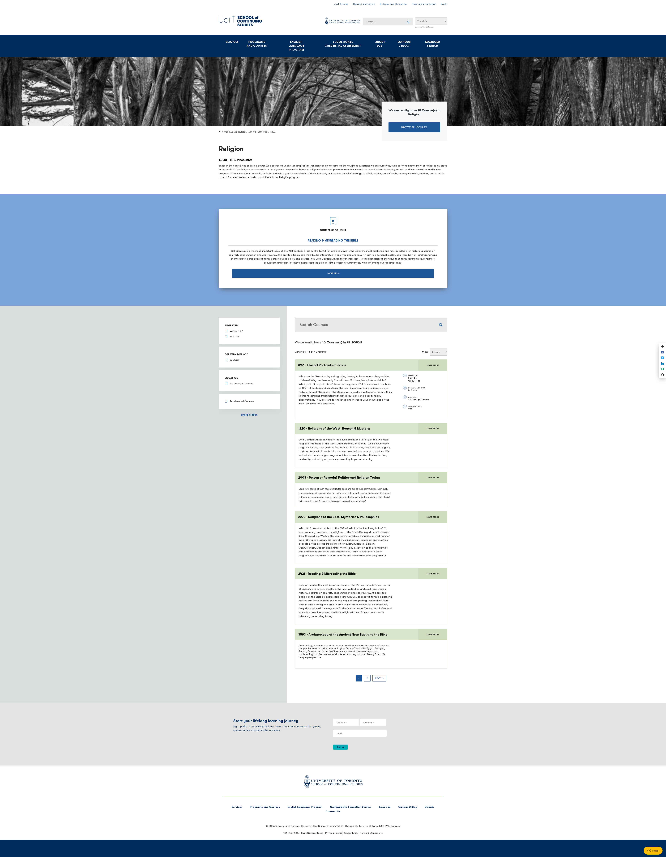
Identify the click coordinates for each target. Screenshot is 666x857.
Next (378, 678)
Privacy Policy (333, 833)
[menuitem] (359, 678)
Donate (429, 807)
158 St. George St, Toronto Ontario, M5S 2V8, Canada (368, 826)
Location (231, 378)
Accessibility (351, 833)
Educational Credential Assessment (343, 43)
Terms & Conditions (371, 833)
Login (444, 4)
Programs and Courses (257, 43)
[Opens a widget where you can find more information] (653, 851)
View (425, 351)
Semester (231, 325)
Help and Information (424, 4)
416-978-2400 (291, 833)
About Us (385, 807)
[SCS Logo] (333, 787)
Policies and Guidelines (393, 4)
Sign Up (340, 747)
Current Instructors (364, 4)
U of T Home (341, 4)
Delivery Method (236, 354)
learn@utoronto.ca (312, 833)
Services (232, 41)
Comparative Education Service (350, 807)
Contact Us (333, 811)
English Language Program (296, 45)
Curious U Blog (404, 43)
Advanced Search (432, 43)
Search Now (409, 21)
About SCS (380, 43)
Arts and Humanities (258, 132)
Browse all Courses (414, 127)
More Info (333, 273)
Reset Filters (249, 415)
